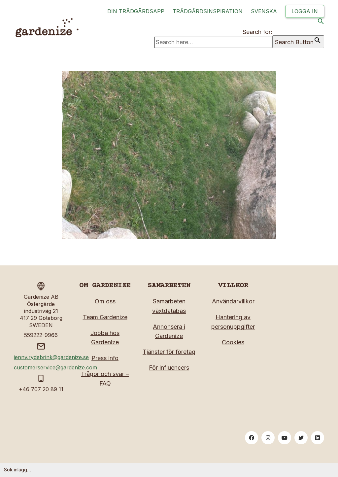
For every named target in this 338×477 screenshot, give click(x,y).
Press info (104, 358)
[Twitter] (301, 437)
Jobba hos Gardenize (104, 337)
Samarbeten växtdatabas (169, 306)
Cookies (233, 342)
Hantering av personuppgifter (233, 322)
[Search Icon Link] (321, 22)
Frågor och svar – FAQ (105, 378)
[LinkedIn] (317, 437)
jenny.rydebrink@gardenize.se (51, 357)
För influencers (169, 367)
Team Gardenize (105, 317)
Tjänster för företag (169, 351)
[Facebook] (251, 437)
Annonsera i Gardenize (169, 331)
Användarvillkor (233, 301)
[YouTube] (284, 437)
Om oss (105, 301)
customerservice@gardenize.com (55, 367)
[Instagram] (268, 437)
